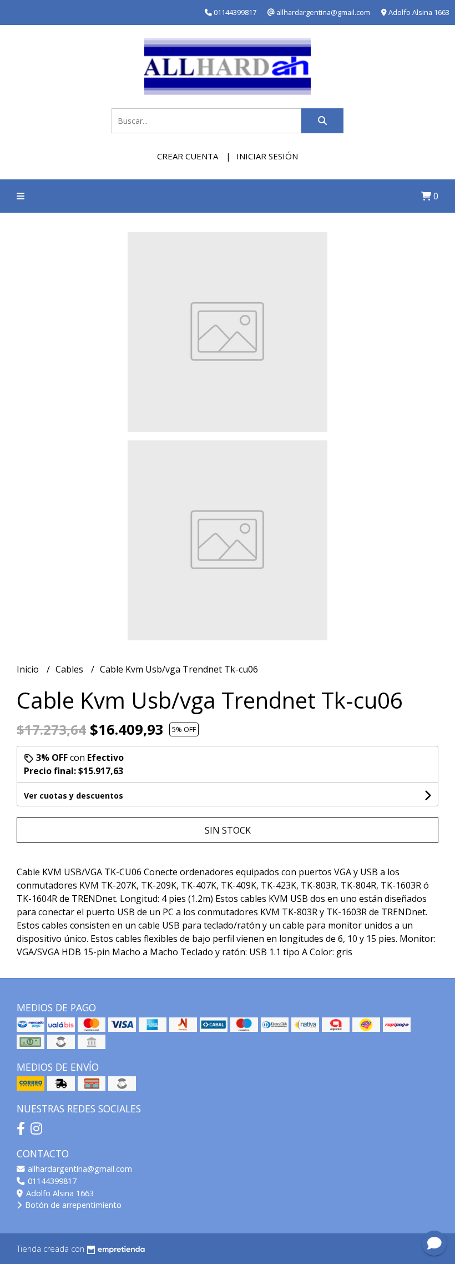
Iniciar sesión (267, 156)
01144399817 (51, 1181)
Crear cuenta (187, 156)
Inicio (29, 669)
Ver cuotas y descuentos (73, 795)
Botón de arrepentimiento (72, 1205)
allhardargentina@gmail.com (79, 1168)
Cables (70, 669)
